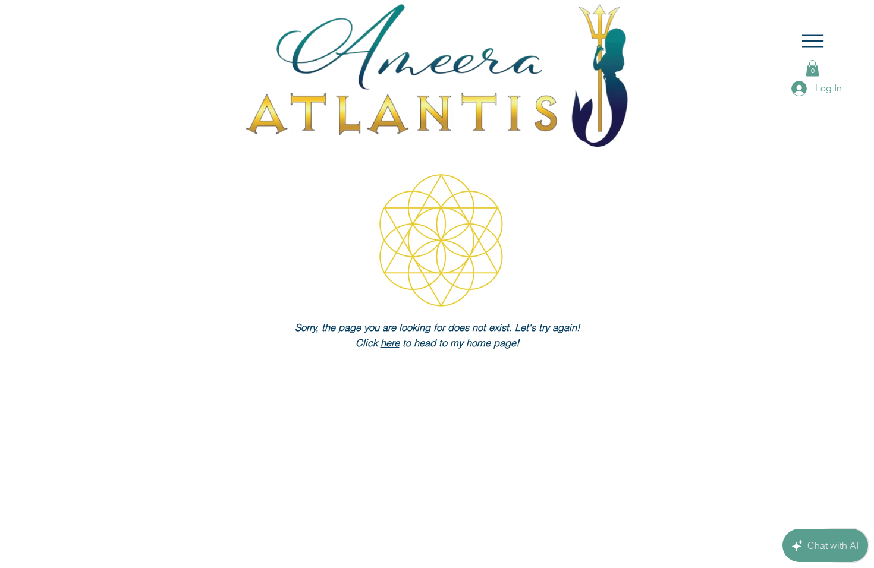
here (390, 343)
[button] (812, 41)
